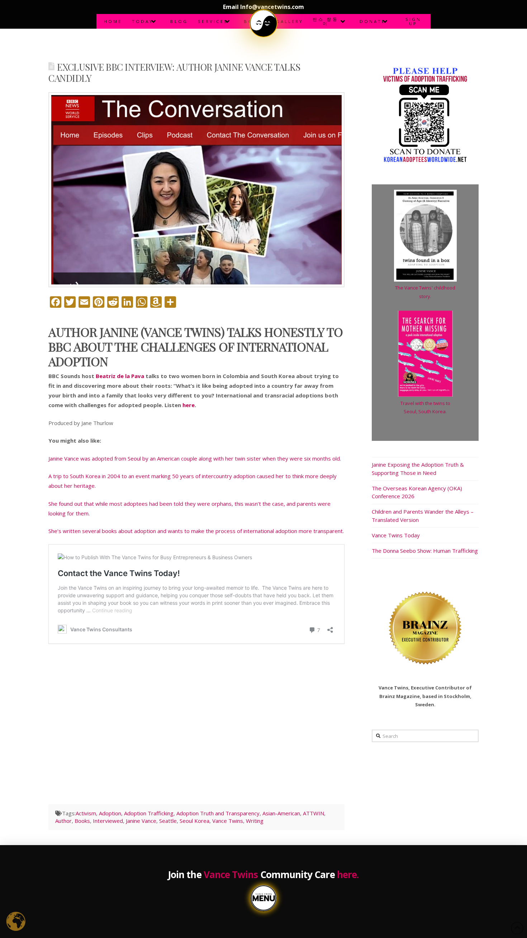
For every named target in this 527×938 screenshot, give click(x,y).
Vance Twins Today (396, 535)
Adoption (110, 813)
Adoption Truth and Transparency (218, 813)
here (188, 405)
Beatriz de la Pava (120, 376)
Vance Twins (227, 820)
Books (82, 820)
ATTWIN (313, 813)
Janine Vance (141, 820)
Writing (255, 820)
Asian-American (281, 813)
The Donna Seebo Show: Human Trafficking (425, 550)
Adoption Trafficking (149, 813)
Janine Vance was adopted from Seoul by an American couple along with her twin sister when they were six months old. (194, 458)
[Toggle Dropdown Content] (263, 23)
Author (63, 820)
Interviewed (108, 820)
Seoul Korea (194, 820)
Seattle (168, 820)
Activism (86, 813)
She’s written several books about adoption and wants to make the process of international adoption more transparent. (196, 530)
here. (348, 874)
